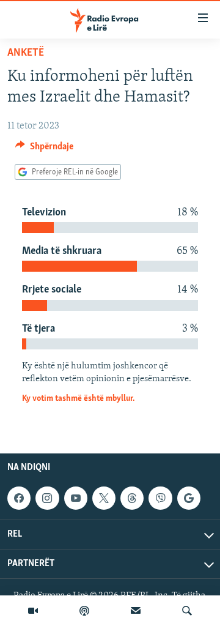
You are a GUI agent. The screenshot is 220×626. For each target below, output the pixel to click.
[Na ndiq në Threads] (132, 498)
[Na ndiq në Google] (188, 498)
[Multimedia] (33, 610)
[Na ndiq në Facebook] (19, 498)
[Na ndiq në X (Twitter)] (104, 498)
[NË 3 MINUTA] (135, 610)
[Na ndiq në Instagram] (47, 498)
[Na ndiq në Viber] (160, 498)
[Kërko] (187, 610)
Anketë (25, 53)
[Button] (44, 149)
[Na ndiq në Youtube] (75, 498)
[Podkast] (84, 610)
